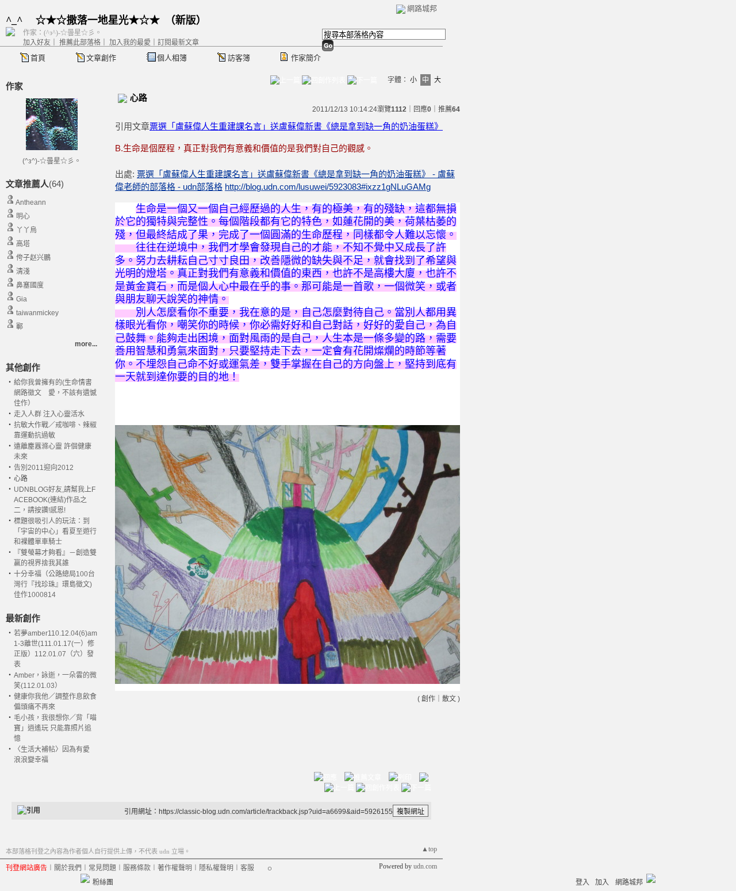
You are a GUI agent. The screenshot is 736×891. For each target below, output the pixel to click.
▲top (429, 849)
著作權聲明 (175, 868)
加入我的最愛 (130, 43)
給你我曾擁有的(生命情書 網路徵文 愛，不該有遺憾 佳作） (58, 392)
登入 (582, 882)
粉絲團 (103, 882)
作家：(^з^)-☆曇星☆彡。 (62, 33)
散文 (449, 699)
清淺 (23, 271)
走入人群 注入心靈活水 (49, 414)
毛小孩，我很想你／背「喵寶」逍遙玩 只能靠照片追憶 (55, 728)
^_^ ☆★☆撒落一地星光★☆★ (83, 20)
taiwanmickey (37, 313)
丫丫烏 (26, 230)
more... (86, 344)
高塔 (23, 244)
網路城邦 (422, 8)
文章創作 (101, 57)
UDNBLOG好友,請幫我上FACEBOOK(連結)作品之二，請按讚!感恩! (54, 499)
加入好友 (37, 43)
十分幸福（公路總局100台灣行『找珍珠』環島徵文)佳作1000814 (54, 584)
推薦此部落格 (80, 43)
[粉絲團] (85, 878)
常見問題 (102, 868)
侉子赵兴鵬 (33, 258)
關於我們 (68, 868)
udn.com (425, 866)
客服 (247, 868)
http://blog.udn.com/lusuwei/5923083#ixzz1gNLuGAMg (328, 187)
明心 (23, 216)
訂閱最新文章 (178, 43)
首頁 (37, 57)
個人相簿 (172, 57)
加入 (602, 882)
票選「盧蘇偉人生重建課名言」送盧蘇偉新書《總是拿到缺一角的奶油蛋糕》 (296, 126)
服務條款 (137, 868)
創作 (428, 699)
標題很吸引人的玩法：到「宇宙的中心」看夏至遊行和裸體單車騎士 (55, 531)
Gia (21, 299)
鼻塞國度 (30, 285)
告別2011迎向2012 (44, 468)
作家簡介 (306, 57)
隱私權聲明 (216, 868)
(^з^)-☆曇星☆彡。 (51, 161)
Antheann (31, 202)
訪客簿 (239, 57)
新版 (185, 20)
